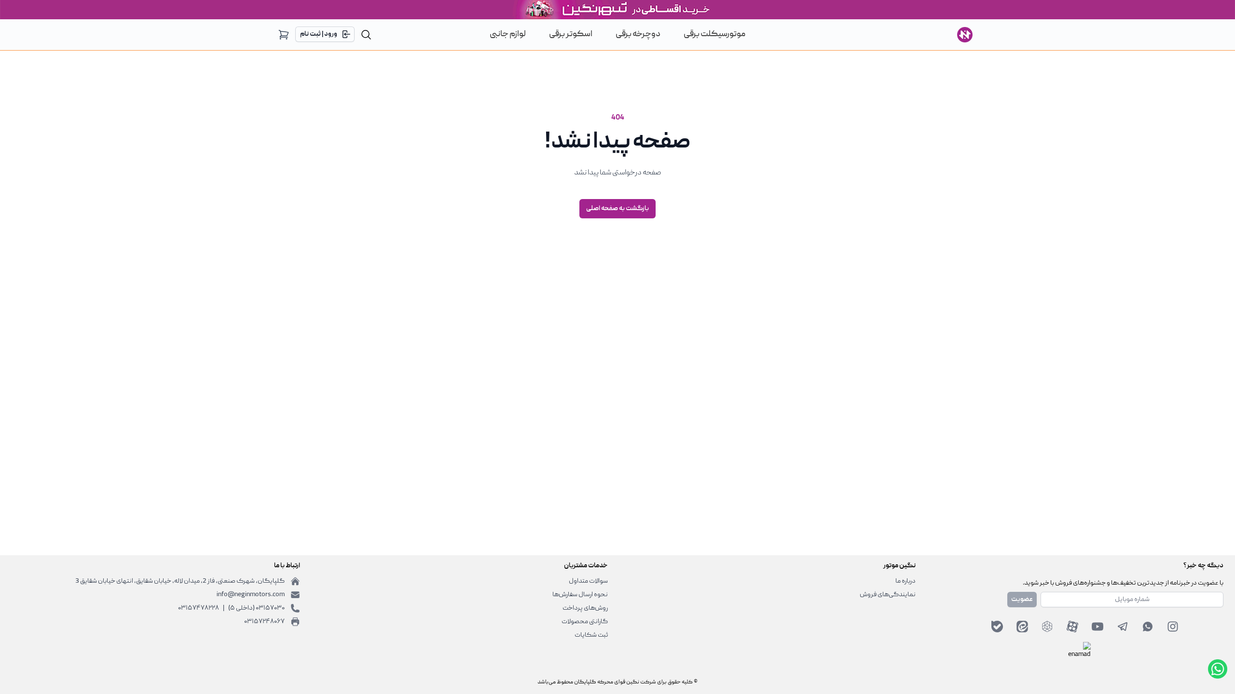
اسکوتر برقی (570, 34)
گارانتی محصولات (585, 622)
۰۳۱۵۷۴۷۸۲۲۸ (198, 608)
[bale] (997, 626)
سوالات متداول (588, 581)
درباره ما (905, 581)
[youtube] (1097, 626)
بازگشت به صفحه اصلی (617, 209)
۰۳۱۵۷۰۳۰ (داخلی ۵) (256, 608)
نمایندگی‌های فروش (888, 595)
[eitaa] (1022, 626)
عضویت (1022, 599)
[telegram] (1122, 626)
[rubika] (1047, 626)
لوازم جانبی (508, 34)
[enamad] (1079, 653)
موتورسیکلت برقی (714, 34)
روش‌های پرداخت (585, 608)
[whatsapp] (1147, 626)
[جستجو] (366, 34)
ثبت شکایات (591, 635)
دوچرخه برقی (638, 34)
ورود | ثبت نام (318, 34)
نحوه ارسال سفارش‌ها (580, 595)
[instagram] (1173, 626)
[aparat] (1072, 626)
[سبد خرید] (283, 34)
